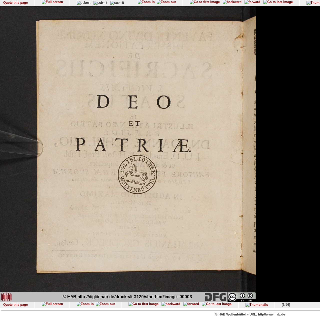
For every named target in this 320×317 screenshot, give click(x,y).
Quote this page (15, 2)
